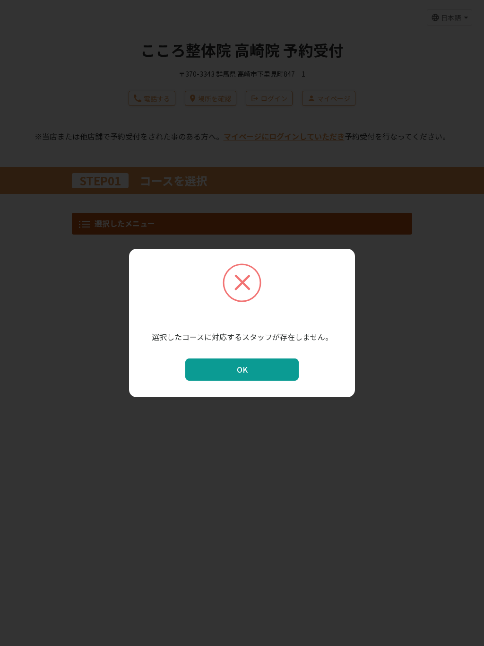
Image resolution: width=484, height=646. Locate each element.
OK (242, 369)
